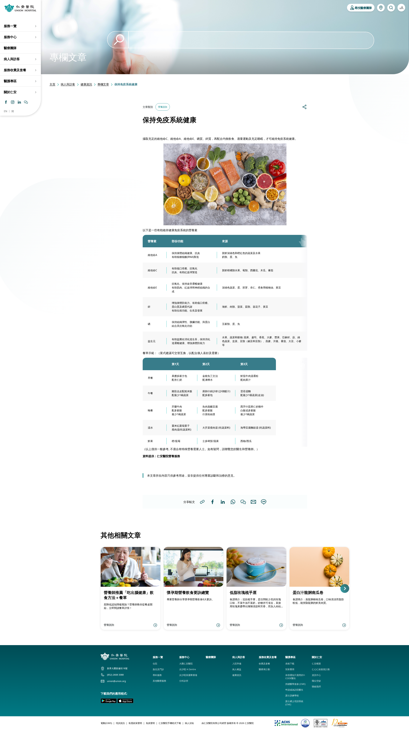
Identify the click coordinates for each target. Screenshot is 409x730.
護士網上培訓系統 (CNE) (294, 703)
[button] (101, 588)
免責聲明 (150, 723)
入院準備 (236, 663)
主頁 (52, 84)
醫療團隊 (10, 48)
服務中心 (10, 37)
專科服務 (157, 675)
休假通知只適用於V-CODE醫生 (295, 677)
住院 (155, 663)
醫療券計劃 (264, 669)
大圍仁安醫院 (186, 663)
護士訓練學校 (292, 695)
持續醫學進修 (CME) (295, 683)
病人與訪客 (68, 84)
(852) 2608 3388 (115, 674)
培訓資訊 (120, 723)
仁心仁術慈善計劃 (321, 669)
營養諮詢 (162, 106)
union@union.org (116, 681)
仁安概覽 (316, 663)
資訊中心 (316, 675)
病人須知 (189, 723)
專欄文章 (103, 84)
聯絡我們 (316, 686)
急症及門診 (158, 669)
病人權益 (236, 669)
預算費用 (289, 669)
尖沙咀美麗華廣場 (188, 675)
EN (5, 111)
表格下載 (289, 663)
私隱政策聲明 (135, 723)
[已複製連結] (202, 502)
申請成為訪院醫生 (294, 689)
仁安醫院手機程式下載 (170, 723)
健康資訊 (86, 84)
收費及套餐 (264, 663)
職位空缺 (316, 680)
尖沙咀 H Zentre (187, 669)
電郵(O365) (106, 723)
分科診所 (183, 680)
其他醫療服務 (159, 680)
